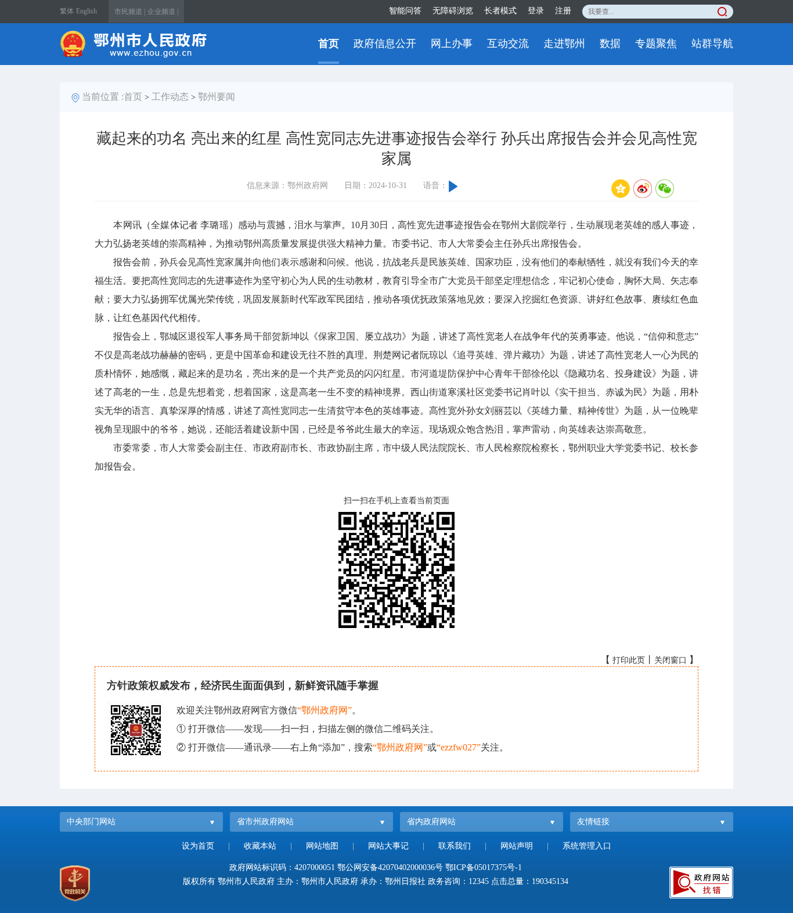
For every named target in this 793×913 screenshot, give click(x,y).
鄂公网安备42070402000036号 (390, 867)
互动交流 (508, 43)
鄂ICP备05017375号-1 (483, 867)
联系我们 (454, 846)
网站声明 (516, 846)
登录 (536, 10)
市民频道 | (129, 12)
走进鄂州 (564, 43)
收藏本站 (260, 846)
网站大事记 (388, 846)
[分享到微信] (664, 188)
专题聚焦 (656, 43)
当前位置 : (103, 97)
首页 (328, 43)
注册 (563, 10)
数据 (610, 43)
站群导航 (712, 43)
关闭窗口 (670, 660)
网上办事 (452, 43)
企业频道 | (162, 12)
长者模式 (500, 10)
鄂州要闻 (216, 97)
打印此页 (628, 660)
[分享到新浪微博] (642, 188)
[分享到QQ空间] (620, 188)
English (86, 11)
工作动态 (170, 97)
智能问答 (405, 10)
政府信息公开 (385, 43)
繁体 (67, 11)
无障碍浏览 (452, 10)
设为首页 (198, 846)
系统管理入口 (587, 846)
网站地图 (322, 846)
